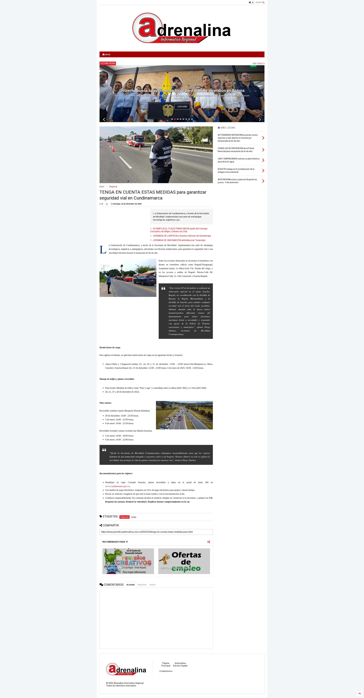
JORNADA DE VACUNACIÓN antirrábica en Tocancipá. (179, 240)
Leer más (182, 106)
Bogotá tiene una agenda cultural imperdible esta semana (182, 90)
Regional (113, 186)
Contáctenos (165, 671)
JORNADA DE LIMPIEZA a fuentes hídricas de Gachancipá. (182, 235)
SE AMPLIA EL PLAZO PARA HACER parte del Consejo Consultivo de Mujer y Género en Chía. (178, 230)
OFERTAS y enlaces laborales (176, 568)
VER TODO (258, 63)
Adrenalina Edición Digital (180, 664)
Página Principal (165, 664)
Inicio (107, 54)
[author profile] (107, 203)
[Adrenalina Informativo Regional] (182, 48)
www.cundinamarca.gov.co (117, 486)
